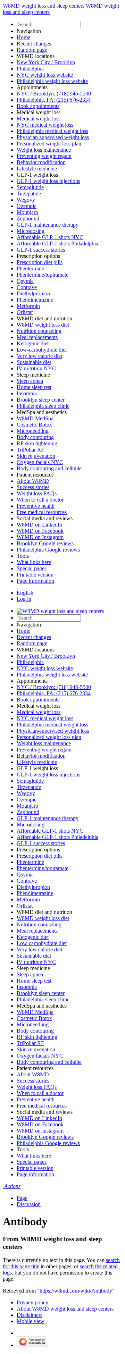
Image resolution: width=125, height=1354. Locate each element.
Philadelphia (30, 69)
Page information (35, 581)
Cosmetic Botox (34, 425)
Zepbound (28, 218)
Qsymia (25, 281)
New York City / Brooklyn (46, 62)
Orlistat (25, 312)
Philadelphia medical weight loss (52, 131)
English (25, 593)
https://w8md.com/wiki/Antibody (76, 1291)
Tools (23, 556)
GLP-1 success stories (41, 250)
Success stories (33, 487)
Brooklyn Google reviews (45, 543)
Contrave (27, 287)
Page (22, 1198)
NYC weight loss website (45, 75)
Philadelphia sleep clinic (43, 406)
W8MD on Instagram (40, 537)
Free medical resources (42, 512)
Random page (32, 50)
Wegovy (26, 200)
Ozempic (26, 206)
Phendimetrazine (35, 300)
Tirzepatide (29, 193)
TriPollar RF (30, 450)
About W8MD (33, 481)
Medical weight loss (38, 112)
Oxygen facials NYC (40, 462)
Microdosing (30, 231)
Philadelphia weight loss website (52, 81)
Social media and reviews (45, 518)
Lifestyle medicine (37, 168)
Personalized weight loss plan (49, 143)
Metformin (28, 306)
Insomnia (27, 393)
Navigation (29, 31)
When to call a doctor (40, 500)
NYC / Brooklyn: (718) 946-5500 (54, 93)
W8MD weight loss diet (43, 325)
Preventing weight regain (44, 156)
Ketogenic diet (33, 343)
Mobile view (30, 1321)
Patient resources (35, 475)
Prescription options (38, 256)
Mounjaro (27, 212)
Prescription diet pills (39, 262)
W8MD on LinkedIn (39, 525)
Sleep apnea (30, 381)
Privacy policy (32, 1302)
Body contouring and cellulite (49, 468)
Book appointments (38, 106)
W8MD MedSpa (35, 418)
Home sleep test (34, 387)
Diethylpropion (33, 293)
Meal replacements (37, 337)
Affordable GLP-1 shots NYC (50, 237)
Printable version (35, 575)
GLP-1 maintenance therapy (47, 225)
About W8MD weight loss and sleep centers (65, 1309)
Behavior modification (41, 162)
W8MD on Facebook (40, 531)
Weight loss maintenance (44, 150)
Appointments (32, 87)
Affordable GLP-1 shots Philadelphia (57, 243)
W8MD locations (36, 56)
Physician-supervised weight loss (53, 137)
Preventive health (36, 506)
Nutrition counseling (39, 331)
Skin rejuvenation (36, 456)
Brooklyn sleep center (41, 400)
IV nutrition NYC (36, 368)
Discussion (29, 1204)
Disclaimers (29, 1315)
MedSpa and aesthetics (42, 412)
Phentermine (30, 268)
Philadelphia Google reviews (48, 550)
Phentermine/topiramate (42, 275)
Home (23, 37)
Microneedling (33, 431)
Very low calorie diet (39, 356)
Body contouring (35, 437)
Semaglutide (30, 187)
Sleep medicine (33, 375)
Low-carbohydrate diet (42, 350)
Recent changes (34, 44)
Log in (24, 599)
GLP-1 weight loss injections (48, 181)
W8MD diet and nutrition (44, 318)
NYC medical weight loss (45, 125)
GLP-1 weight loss (37, 175)
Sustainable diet (34, 362)
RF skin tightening (37, 443)
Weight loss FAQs (37, 493)
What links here (34, 562)
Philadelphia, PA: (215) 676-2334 (54, 100)
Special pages (32, 568)
